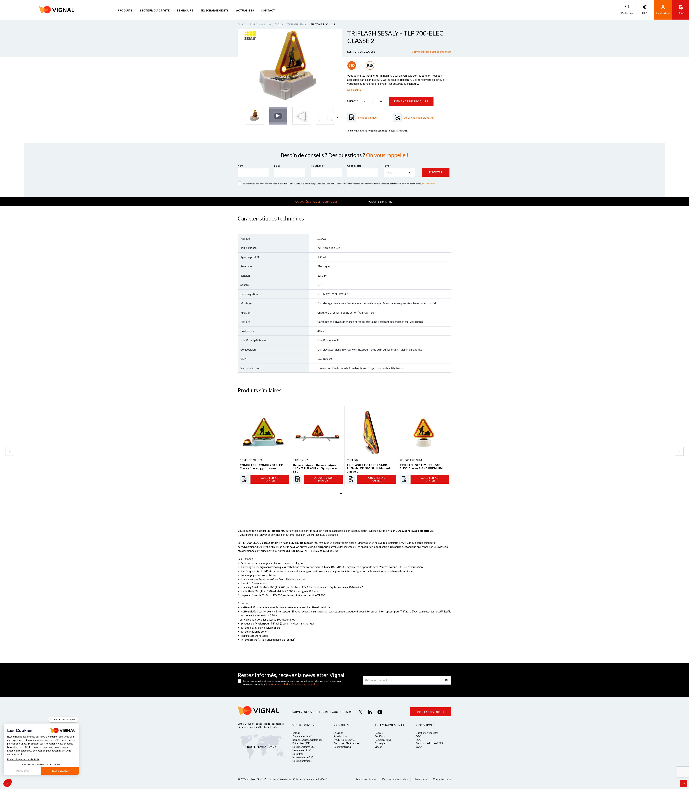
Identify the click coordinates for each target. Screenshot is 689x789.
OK (447, 680)
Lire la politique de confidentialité (23, 759)
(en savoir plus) (428, 183)
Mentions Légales (366, 779)
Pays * (387, 165)
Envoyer (435, 172)
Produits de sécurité (344, 739)
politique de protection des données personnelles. (293, 684)
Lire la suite (354, 89)
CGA (418, 739)
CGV (418, 736)
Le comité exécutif (301, 750)
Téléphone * (318, 165)
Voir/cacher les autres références (431, 51)
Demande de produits (411, 101)
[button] (7, 783)
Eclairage (338, 732)
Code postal (355, 165)
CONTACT (268, 10)
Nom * (241, 165)
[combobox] (399, 172)
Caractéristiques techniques (316, 201)
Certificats (380, 736)
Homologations (383, 739)
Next (337, 117)
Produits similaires (380, 201)
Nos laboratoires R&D (303, 746)
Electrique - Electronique (346, 743)
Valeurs (296, 732)
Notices (379, 732)
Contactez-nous (430, 711)
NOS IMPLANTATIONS (260, 746)
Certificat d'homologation (419, 117)
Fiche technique (367, 117)
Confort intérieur (342, 746)
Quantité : (353, 100)
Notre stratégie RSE (302, 757)
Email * (278, 165)
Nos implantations (301, 760)
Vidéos (378, 746)
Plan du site (420, 779)
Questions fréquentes (427, 732)
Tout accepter (60, 770)
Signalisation (340, 736)
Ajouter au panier (270, 479)
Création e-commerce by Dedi (310, 779)
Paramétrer (22, 770)
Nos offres (297, 753)
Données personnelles (395, 779)
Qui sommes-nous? (302, 736)
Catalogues (380, 743)
